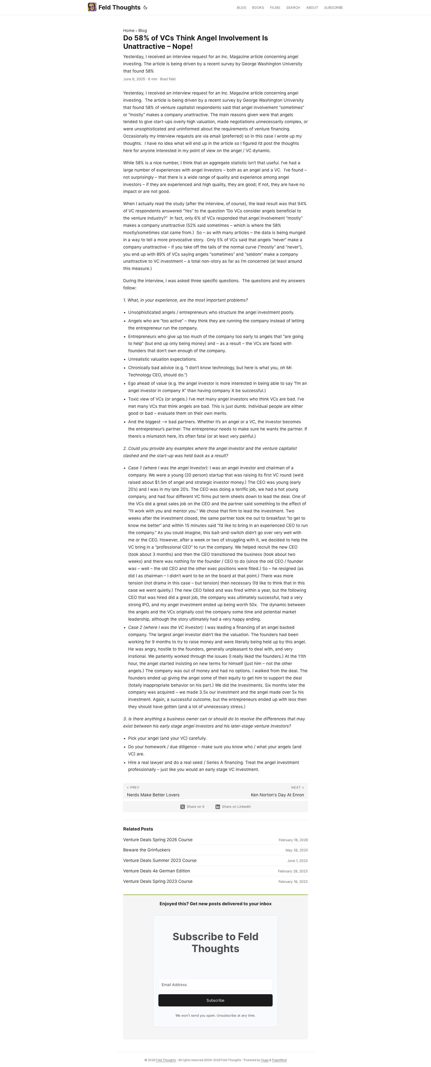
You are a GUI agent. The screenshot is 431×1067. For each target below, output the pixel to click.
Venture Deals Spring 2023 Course (158, 881)
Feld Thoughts (119, 7)
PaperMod (279, 1060)
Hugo (265, 1060)
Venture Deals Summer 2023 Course (160, 860)
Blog (142, 30)
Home (128, 30)
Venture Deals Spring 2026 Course (158, 839)
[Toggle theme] (145, 7)
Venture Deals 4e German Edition (156, 870)
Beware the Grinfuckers (146, 849)
